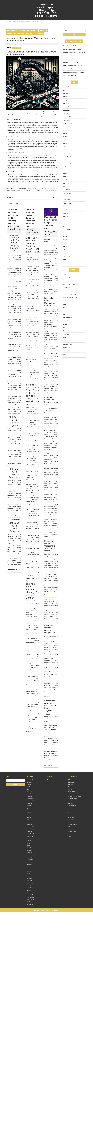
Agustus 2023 (66, 206)
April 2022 (65, 243)
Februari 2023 (66, 226)
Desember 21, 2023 (33, 229)
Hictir (20, 43)
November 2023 (67, 196)
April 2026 (65, 100)
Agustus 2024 (66, 166)
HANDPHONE (66, 291)
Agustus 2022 (66, 233)
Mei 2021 (65, 259)
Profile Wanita (66, 321)
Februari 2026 (66, 106)
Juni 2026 (65, 93)
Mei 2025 (65, 136)
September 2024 (67, 163)
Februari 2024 (66, 186)
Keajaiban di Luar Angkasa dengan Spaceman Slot (50, 222)
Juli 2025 (65, 130)
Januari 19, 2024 (14, 226)
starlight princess (67, 344)
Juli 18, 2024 (12, 43)
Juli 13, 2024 (50, 231)
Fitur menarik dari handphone (71, 284)
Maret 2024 (66, 183)
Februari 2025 (66, 146)
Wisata (64, 354)
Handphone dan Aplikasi (69, 294)
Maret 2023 (66, 223)
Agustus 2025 (66, 126)
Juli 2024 (65, 170)
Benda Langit (66, 277)
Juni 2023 (65, 213)
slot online (18, 398)
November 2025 (67, 116)
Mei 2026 (65, 96)
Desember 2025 (67, 113)
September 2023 (67, 203)
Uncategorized (43, 30)
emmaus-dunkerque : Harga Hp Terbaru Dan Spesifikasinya (46, 10)
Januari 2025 (66, 150)
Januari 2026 (66, 110)
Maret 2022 (66, 246)
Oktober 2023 (66, 199)
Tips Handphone (67, 347)
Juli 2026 (65, 90)
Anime (64, 274)
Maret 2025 (66, 143)
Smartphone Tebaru (68, 340)
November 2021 (67, 256)
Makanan (65, 311)
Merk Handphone (67, 317)
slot (64, 327)
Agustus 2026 (66, 87)
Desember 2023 (67, 193)
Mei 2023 (65, 216)
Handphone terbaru (68, 301)
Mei (64, 314)
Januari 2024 (66, 189)
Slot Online (66, 334)
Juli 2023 (65, 209)
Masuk (49, 779)
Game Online (66, 287)
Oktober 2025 (66, 120)
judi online (65, 307)
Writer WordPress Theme (42, 910)
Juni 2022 (65, 239)
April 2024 (65, 180)
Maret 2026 (66, 103)
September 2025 (67, 123)
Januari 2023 (66, 229)
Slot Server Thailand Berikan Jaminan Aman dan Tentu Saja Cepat (31, 218)
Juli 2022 (65, 236)
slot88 (64, 337)
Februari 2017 (66, 263)
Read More (11, 569)
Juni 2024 (65, 173)
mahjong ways (33, 114)
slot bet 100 (66, 330)
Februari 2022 (66, 249)
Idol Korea (65, 304)
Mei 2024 (65, 176)
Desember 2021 (67, 253)
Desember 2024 (67, 153)
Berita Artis (66, 281)
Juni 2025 (65, 133)
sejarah (65, 324)
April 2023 (65, 219)
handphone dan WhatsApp (70, 297)
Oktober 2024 (66, 160)
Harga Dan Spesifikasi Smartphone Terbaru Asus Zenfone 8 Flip (24, 21)
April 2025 (65, 140)
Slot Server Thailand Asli (32, 319)
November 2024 (67, 156)
